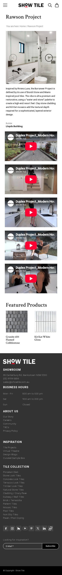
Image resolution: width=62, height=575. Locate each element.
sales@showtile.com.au (16, 382)
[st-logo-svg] (31, 5)
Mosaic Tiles (10, 507)
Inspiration (12, 442)
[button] (50, 4)
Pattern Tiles (10, 503)
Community (9, 423)
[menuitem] (5, 5)
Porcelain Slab (10, 472)
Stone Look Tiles (12, 475)
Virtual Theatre (11, 450)
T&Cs (6, 427)
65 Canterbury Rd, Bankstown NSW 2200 (25, 375)
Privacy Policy (10, 430)
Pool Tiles (8, 510)
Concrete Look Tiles (13, 479)
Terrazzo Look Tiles (14, 482)
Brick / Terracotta (12, 500)
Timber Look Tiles (13, 486)
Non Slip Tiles (10, 514)
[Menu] (5, 5)
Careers (7, 420)
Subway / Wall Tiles (13, 496)
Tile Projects (10, 447)
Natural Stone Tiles (13, 489)
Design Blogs (10, 454)
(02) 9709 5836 (11, 378)
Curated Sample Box (14, 458)
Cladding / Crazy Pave (15, 493)
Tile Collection (16, 466)
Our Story (8, 416)
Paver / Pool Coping (13, 517)
